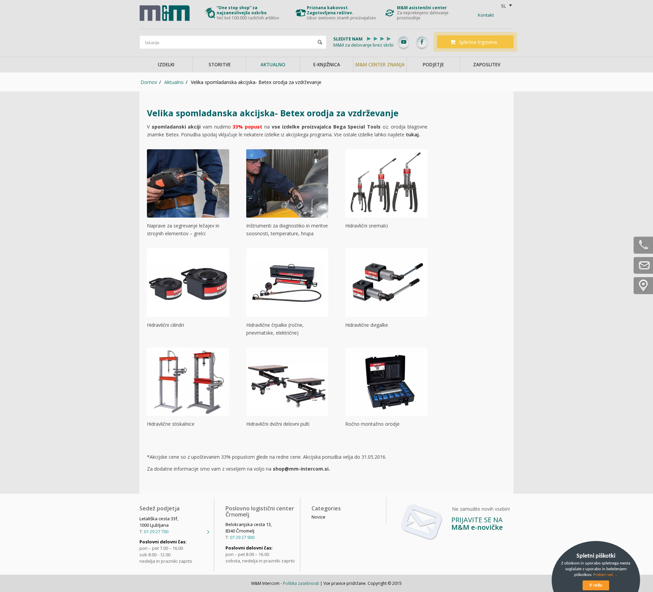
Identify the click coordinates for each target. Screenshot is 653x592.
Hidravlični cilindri (165, 325)
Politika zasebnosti (301, 583)
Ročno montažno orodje (372, 424)
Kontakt (486, 15)
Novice (318, 517)
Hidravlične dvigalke (366, 325)
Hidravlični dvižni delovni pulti (277, 424)
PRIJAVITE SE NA (477, 523)
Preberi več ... (605, 575)
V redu (595, 585)
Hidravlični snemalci (366, 225)
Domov (148, 82)
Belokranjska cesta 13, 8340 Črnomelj (248, 527)
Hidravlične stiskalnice (171, 424)
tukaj (412, 134)
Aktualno (174, 82)
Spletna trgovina (478, 41)
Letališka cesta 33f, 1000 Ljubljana (158, 521)
